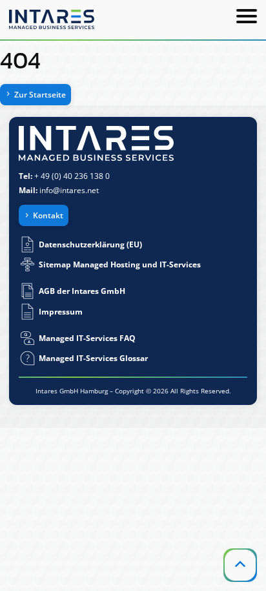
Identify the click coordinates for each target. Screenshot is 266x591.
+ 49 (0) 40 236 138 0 (72, 176)
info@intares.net (69, 190)
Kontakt (48, 215)
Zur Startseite (40, 94)
